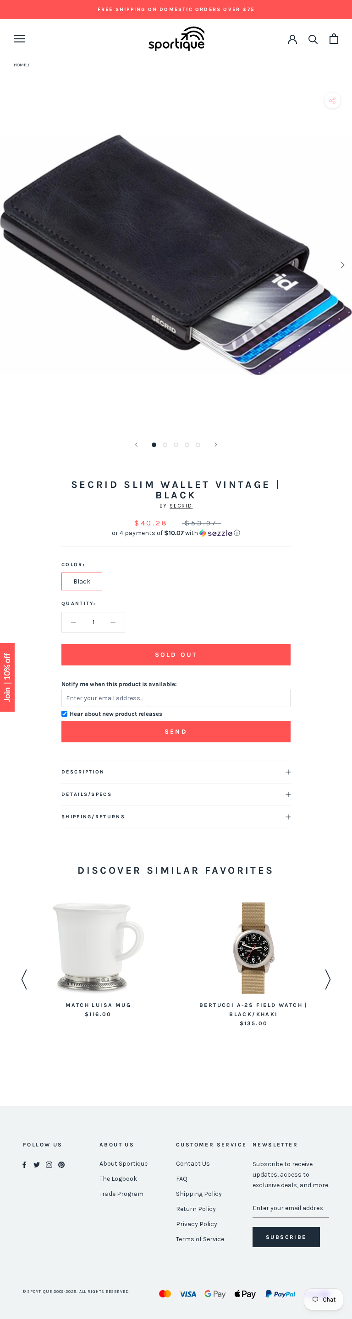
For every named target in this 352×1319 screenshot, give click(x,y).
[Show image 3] (176, 445)
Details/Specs (86, 794)
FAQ (181, 1179)
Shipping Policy (199, 1194)
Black (81, 581)
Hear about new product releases (116, 713)
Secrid (181, 506)
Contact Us (193, 1164)
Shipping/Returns (93, 817)
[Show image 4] (187, 445)
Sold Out (176, 655)
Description (82, 772)
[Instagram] (49, 1164)
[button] (176, 533)
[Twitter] (36, 1164)
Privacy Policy (196, 1224)
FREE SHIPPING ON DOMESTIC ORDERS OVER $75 (176, 9)
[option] (98, 960)
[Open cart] (334, 38)
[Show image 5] (198, 445)
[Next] (215, 445)
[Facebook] (24, 1164)
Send (176, 731)
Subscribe (286, 1237)
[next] (341, 264)
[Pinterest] (61, 1164)
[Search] (313, 38)
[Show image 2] (165, 445)
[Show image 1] (154, 445)
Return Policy (196, 1209)
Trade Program (121, 1194)
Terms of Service (200, 1239)
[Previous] (136, 445)
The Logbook (118, 1179)
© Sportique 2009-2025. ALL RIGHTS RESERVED (76, 1291)
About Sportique (123, 1164)
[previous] (10, 264)
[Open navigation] (19, 39)
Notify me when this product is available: (119, 684)
